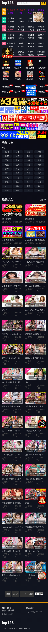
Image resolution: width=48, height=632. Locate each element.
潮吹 (7, 169)
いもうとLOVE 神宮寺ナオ (12, 286)
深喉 (39, 178)
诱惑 (7, 156)
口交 (28, 178)
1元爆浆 (42, 87)
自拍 (17, 152)
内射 (7, 190)
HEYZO (21, 38)
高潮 (39, 165)
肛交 (39, 182)
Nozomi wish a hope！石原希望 (14, 527)
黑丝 (39, 160)
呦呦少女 (21, 55)
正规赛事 (18, 87)
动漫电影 (41, 35)
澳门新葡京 (6, 219)
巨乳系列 (21, 21)
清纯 (17, 156)
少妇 (39, 173)
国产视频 (11, 18)
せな (27, 382)
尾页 (31, 594)
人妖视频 (41, 27)
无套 (17, 190)
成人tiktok (41, 55)
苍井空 (40, 46)
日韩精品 (21, 35)
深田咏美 (31, 43)
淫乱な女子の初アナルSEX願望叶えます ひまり (21, 262)
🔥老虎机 (30, 92)
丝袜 (28, 160)
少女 (7, 178)
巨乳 (39, 156)
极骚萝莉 (11, 38)
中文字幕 (41, 18)
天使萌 (21, 43)
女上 (7, 186)
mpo (27, 503)
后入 (28, 182)
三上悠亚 (21, 46)
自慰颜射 (41, 38)
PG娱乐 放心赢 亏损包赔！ (35, 240)
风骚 (39, 152)
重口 (39, 190)
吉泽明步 (41, 43)
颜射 (17, 186)
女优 (4, 43)
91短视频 (11, 55)
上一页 (15, 594)
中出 (39, 186)
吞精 (28, 186)
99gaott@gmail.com (34, 612)
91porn (30, 52)
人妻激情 (31, 21)
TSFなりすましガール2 (11, 358)
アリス (4, 310)
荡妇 (28, 169)
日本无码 (21, 18)
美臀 (7, 160)
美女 (17, 173)
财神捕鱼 (42, 92)
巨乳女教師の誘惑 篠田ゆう (36, 262)
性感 (28, 152)
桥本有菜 (31, 46)
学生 (7, 173)
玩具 (17, 165)
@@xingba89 (7, 614)
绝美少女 (11, 30)
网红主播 (11, 35)
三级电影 (11, 21)
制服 (7, 165)
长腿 (17, 160)
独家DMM (41, 30)
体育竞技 (6, 87)
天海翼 (11, 46)
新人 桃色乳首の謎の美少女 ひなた (16, 406)
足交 (7, 182)
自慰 (28, 165)
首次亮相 (21, 30)
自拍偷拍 (21, 27)
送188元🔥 (6, 92)
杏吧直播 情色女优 (9, 240)
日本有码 (31, 18)
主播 (17, 178)
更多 (42, 200)
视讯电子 (18, 92)
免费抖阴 (11, 52)
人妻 (28, 173)
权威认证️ (30, 87)
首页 (8, 594)
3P (28, 190)
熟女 (39, 169)
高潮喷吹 (31, 38)
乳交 (17, 182)
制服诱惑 (11, 27)
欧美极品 (41, 21)
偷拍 (7, 152)
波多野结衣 (11, 43)
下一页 (23, 594)
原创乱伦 (21, 52)
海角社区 (31, 55)
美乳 (28, 156)
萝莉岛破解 (41, 52)
